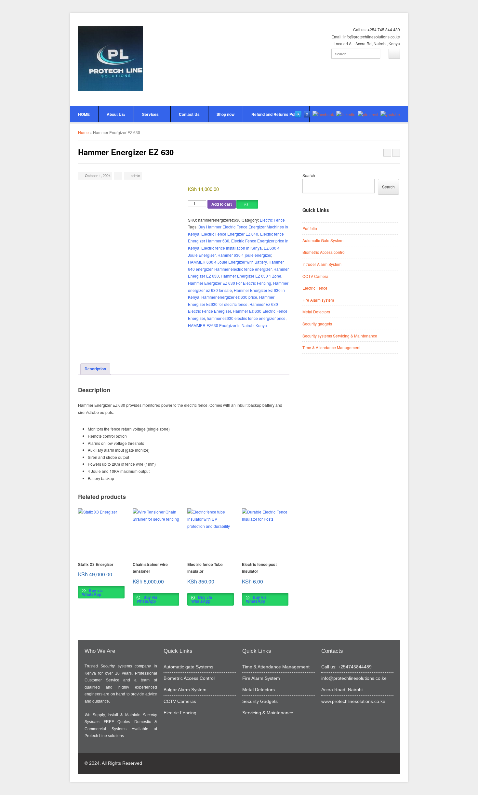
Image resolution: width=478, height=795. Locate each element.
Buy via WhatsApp (92, 592)
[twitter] (298, 114)
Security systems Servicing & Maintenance (339, 335)
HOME (84, 114)
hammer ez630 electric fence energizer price (246, 318)
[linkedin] (345, 114)
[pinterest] (368, 114)
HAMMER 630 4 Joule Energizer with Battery (227, 262)
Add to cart (221, 204)
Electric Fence (272, 220)
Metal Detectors (316, 311)
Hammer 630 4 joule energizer (244, 255)
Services (150, 114)
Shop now (225, 114)
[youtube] (390, 114)
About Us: (116, 114)
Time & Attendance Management (331, 347)
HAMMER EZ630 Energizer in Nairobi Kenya (227, 325)
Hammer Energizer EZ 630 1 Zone (251, 276)
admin (135, 175)
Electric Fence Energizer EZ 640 (229, 234)
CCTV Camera (315, 276)
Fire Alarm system (318, 300)
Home (83, 132)
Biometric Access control (324, 252)
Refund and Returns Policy (276, 114)
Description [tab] (95, 369)
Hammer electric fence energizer (243, 269)
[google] (307, 114)
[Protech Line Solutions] (110, 58)
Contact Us (189, 114)
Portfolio (309, 228)
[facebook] (323, 114)
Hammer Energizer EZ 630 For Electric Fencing (229, 283)
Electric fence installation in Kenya (231, 248)
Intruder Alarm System (321, 264)
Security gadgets (317, 323)
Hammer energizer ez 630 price (229, 297)
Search (308, 175)
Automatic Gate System (322, 240)
